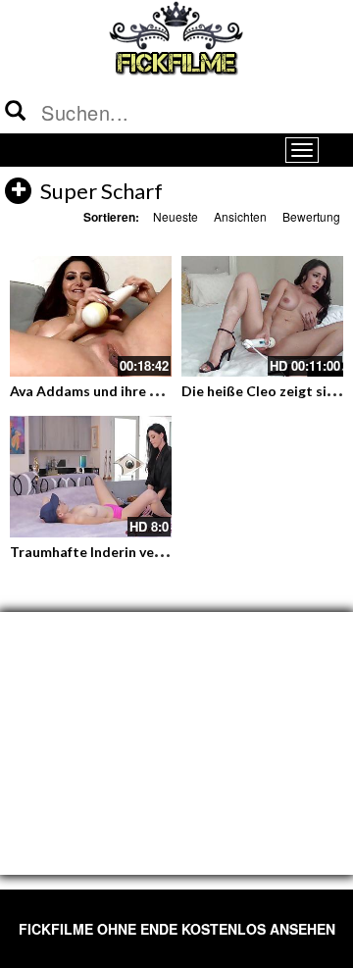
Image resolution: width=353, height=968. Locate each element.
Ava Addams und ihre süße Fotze (116, 390)
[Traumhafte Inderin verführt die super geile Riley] (91, 476)
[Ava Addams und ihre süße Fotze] (91, 317)
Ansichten (240, 216)
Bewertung (311, 216)
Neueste (175, 216)
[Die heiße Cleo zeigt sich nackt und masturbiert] (262, 317)
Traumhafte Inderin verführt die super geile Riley (167, 551)
